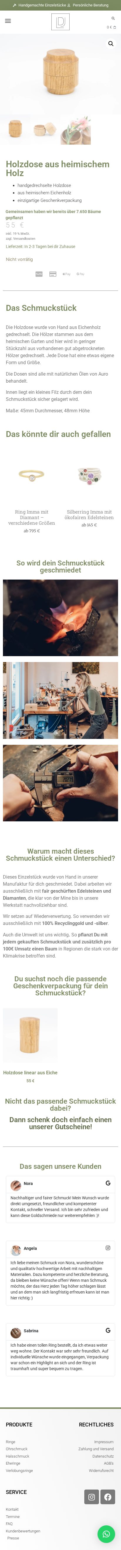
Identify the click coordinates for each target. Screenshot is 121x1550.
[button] (8, 21)
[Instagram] (91, 1497)
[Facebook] (107, 1497)
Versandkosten (24, 239)
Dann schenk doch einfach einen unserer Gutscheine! (60, 1123)
